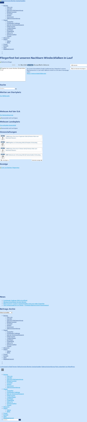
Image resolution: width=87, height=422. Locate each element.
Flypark (9, 36)
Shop (5, 47)
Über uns (9, 7)
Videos (9, 41)
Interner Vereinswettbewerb (15, 25)
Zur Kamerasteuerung (6, 115)
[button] (78, 68)
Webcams (6, 38)
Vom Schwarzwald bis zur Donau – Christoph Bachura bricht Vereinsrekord (26, 305)
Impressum (10, 17)
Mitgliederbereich (8, 49)
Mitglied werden (11, 12)
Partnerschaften (11, 34)
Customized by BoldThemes (8, 366)
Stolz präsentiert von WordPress (65, 366)
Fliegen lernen (11, 26)
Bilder (8, 42)
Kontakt (5, 46)
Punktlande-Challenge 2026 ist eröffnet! (15, 300)
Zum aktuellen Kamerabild (8, 125)
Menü (2, 2)
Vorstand (9, 13)
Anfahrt (9, 15)
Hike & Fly (10, 33)
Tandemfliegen (11, 28)
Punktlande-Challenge (13, 23)
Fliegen (5, 20)
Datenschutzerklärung (13, 18)
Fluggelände (10, 31)
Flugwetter (10, 21)
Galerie (5, 39)
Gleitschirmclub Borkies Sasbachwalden (29, 366)
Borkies (5, 5)
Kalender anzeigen (36, 160)
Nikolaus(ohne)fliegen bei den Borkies (14, 302)
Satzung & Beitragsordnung (15, 10)
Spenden (9, 9)
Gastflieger (10, 30)
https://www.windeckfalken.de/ (36, 73)
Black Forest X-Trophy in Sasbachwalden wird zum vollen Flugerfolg (23, 303)
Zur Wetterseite (5, 96)
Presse (5, 44)
